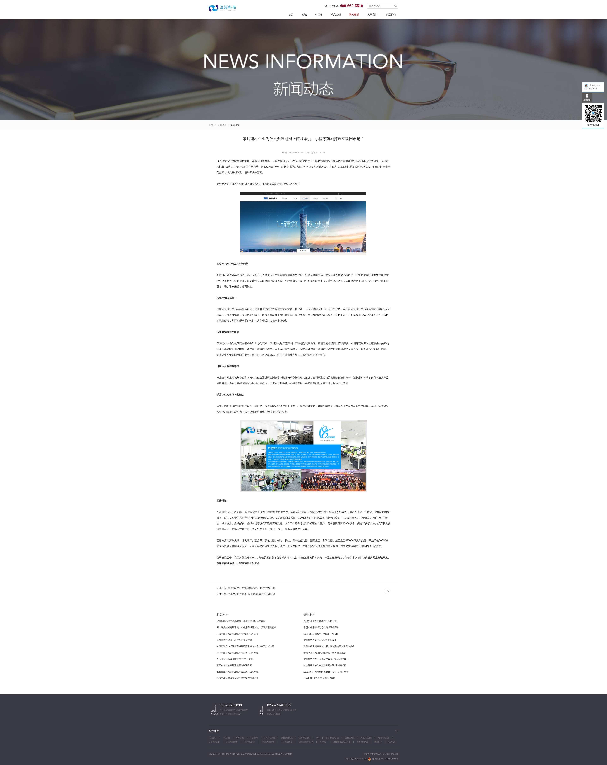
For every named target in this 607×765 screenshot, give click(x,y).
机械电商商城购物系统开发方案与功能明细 (238, 678)
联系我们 (391, 14)
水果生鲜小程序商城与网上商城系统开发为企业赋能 (329, 646)
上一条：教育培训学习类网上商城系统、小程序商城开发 (247, 588)
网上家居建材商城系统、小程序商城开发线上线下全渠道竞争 (246, 627)
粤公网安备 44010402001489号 (384, 759)
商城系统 (226, 738)
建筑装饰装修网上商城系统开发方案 (234, 640)
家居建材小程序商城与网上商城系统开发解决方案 (241, 621)
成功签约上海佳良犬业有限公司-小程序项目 (325, 665)
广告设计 (254, 738)
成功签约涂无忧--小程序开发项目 (320, 640)
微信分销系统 (287, 738)
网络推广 (323, 742)
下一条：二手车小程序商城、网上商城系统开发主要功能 (247, 594)
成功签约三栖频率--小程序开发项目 (321, 633)
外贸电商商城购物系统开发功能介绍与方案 (238, 633)
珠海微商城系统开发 (341, 742)
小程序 (318, 14)
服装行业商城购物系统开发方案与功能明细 (238, 671)
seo (317, 738)
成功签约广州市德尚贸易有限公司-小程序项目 (326, 671)
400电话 (391, 742)
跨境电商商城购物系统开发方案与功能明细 (238, 652)
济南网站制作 (214, 742)
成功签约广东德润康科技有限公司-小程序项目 (326, 659)
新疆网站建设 (232, 742)
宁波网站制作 (249, 742)
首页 (290, 14)
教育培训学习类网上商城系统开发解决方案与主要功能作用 (245, 646)
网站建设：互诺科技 (283, 754)
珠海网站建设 (384, 738)
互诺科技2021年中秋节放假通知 (319, 678)
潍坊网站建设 (362, 742)
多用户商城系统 (225, 563)
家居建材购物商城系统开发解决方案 (234, 665)
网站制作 (378, 742)
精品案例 (336, 14)
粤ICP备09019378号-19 (356, 759)
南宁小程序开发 (332, 738)
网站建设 (354, 14)
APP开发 (240, 738)
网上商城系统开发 (317, 166)
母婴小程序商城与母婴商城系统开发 (321, 627)
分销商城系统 (269, 738)
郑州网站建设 (286, 742)
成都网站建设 (304, 738)
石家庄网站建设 (268, 742)
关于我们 (372, 14)
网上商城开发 (340, 343)
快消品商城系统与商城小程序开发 (320, 621)
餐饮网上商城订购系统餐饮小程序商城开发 (325, 652)
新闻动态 (222, 125)
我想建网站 (350, 738)
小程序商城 (268, 184)
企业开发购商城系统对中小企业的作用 (235, 659)
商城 (304, 14)
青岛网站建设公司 (305, 742)
